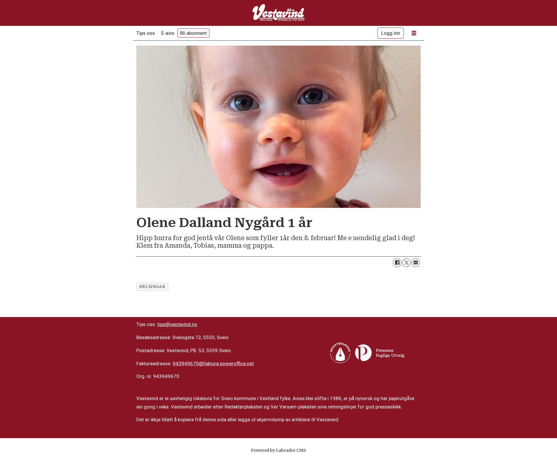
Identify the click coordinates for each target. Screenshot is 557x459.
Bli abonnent (193, 33)
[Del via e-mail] (415, 262)
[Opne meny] (414, 33)
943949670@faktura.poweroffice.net (213, 363)
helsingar (152, 286)
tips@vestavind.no (177, 324)
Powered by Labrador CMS (278, 450)
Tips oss (145, 33)
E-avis (167, 33)
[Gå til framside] (278, 13)
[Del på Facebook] (397, 262)
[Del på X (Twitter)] (406, 262)
